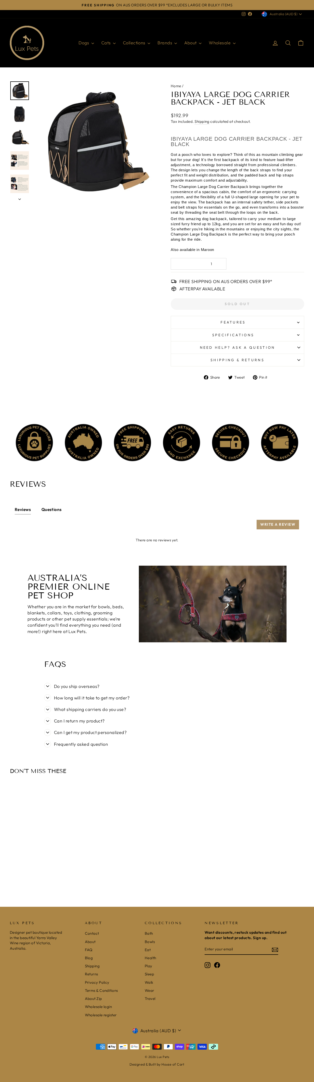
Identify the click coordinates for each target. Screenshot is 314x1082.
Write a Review (277, 524)
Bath (149, 933)
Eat (148, 949)
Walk (149, 982)
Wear (149, 990)
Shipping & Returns (237, 360)
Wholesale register (101, 1015)
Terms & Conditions (101, 990)
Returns (91, 974)
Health (150, 958)
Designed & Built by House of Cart (157, 1064)
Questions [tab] (51, 509)
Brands (165, 43)
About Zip (93, 998)
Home (176, 86)
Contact (92, 933)
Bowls (150, 941)
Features (233, 322)
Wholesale (220, 43)
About (191, 43)
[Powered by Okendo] (37, 527)
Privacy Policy (97, 982)
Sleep (149, 974)
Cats (106, 43)
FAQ (88, 949)
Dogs (84, 43)
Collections (134, 43)
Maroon (207, 250)
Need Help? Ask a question (237, 347)
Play (148, 966)
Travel (150, 998)
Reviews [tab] (23, 509)
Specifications (233, 335)
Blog (89, 958)
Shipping (202, 121)
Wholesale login (98, 1006)
